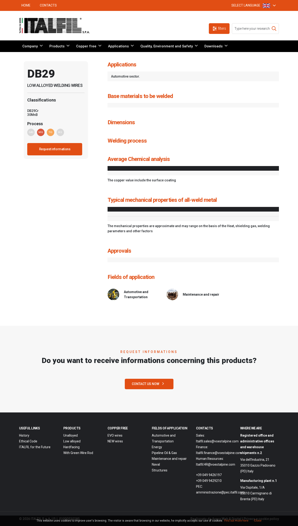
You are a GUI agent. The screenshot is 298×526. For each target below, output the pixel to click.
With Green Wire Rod (78, 453)
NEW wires (115, 441)
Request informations (55, 149)
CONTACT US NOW (146, 384)
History (24, 435)
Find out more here (236, 520)
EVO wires (115, 435)
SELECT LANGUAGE (245, 5)
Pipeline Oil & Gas (164, 453)
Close (257, 520)
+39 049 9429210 (209, 481)
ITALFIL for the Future (35, 447)
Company (30, 46)
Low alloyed (72, 441)
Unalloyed (70, 435)
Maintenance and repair (169, 459)
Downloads (213, 46)
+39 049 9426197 (209, 475)
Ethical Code (28, 441)
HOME (25, 5)
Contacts (48, 5)
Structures (159, 470)
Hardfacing (71, 447)
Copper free (86, 46)
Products (56, 46)
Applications (118, 46)
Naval (156, 464)
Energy (157, 447)
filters (222, 28)
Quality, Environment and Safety (166, 46)
